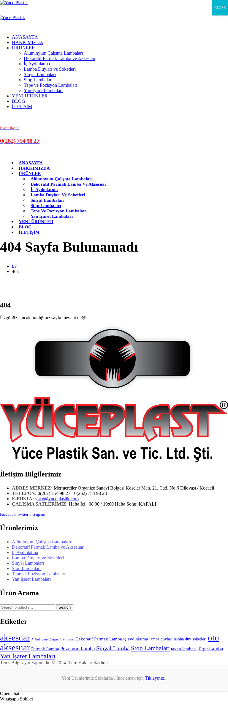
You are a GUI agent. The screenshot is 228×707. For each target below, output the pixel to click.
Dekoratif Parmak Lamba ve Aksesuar (59, 58)
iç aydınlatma (135, 639)
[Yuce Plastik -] (14, 2)
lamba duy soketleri (190, 639)
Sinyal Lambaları (40, 74)
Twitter (22, 514)
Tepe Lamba (210, 648)
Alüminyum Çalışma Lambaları (53, 53)
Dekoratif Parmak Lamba (98, 639)
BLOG (18, 101)
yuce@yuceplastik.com (57, 498)
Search (64, 607)
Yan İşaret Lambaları (43, 90)
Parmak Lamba (45, 648)
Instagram (37, 514)
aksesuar (15, 637)
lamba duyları (160, 639)
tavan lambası (184, 648)
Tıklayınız (154, 678)
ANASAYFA (25, 37)
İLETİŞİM (22, 106)
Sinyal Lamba (113, 648)
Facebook (8, 514)
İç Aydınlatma (37, 63)
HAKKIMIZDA (27, 42)
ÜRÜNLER (23, 47)
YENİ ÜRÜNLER (30, 95)
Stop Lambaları (38, 79)
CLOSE (220, 8)
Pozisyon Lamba (77, 648)
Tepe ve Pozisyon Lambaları (50, 85)
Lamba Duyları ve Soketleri (50, 69)
